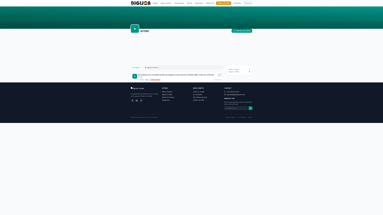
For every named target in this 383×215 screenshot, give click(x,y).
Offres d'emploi (167, 92)
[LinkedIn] (136, 100)
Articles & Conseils (168, 97)
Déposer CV (210, 3)
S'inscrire (247, 3)
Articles (189, 3)
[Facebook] (132, 100)
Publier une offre (224, 3)
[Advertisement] (191, 49)
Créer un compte (198, 92)
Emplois (155, 3)
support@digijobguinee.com (235, 94)
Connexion (237, 3)
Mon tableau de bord (200, 97)
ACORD (140, 77)
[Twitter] (141, 100)
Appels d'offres (166, 3)
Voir (219, 75)
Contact (250, 117)
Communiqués (179, 3)
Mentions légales (231, 117)
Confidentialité (241, 117)
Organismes (199, 3)
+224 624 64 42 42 (232, 92)
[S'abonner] (250, 108)
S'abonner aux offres (243, 31)
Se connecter (197, 94)
